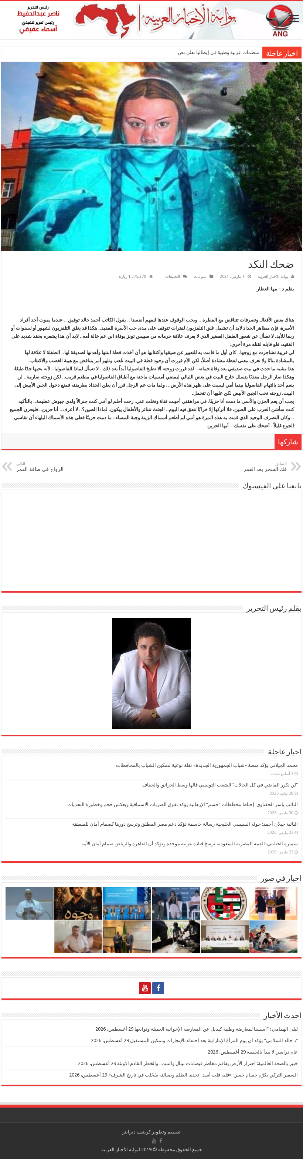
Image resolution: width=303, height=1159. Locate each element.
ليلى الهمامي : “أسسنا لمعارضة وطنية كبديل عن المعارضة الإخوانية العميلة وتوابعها (216, 1029)
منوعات (200, 276)
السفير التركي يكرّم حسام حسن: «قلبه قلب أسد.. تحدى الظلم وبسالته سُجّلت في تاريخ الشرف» (203, 1075)
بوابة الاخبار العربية (273, 276)
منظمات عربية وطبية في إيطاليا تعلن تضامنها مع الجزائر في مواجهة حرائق (185, 52)
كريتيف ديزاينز (136, 1132)
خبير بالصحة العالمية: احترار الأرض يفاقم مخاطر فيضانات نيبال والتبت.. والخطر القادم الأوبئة (207, 1063)
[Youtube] (145, 988)
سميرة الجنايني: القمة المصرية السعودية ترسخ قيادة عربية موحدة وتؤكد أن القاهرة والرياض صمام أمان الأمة (189, 843)
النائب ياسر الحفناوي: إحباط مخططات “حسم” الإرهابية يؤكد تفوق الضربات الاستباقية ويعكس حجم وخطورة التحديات (182, 804)
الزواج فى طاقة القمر (40, 466)
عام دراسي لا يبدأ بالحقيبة (272, 1052)
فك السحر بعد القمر (265, 466)
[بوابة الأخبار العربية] (151, 20)
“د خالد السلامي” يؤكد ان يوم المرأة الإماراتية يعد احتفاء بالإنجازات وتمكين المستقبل (214, 1040)
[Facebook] (158, 988)
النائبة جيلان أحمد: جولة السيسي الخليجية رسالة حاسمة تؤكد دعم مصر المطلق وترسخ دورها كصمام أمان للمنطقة (185, 824)
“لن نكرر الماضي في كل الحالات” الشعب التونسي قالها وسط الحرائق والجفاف (220, 785)
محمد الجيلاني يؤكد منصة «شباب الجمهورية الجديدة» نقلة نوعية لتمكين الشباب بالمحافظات (207, 765)
